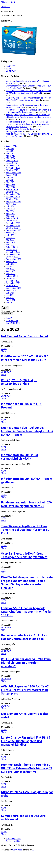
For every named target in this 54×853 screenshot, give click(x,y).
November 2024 (13, 197)
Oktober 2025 (12, 170)
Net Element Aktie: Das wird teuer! (24, 336)
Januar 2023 (11, 249)
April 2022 (10, 271)
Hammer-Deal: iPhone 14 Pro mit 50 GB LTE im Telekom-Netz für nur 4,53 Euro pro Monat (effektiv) (26, 768)
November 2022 (13, 254)
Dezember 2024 (13, 194)
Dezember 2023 (13, 223)
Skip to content (8, 2)
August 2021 (11, 290)
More (3, 351)
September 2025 (13, 172)
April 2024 (10, 213)
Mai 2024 (10, 211)
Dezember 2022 (13, 252)
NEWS (9, 69)
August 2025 (11, 175)
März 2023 (10, 245)
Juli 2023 (10, 235)
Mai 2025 (10, 182)
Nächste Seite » (13, 841)
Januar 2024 (11, 221)
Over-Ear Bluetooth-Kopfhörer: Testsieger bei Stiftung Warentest (24, 555)
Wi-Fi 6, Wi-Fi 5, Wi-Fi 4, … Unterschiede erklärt (19, 381)
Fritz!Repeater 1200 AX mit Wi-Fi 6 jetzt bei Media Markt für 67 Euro (24, 358)
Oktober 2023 (12, 228)
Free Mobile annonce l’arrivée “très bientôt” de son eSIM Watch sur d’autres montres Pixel (28, 91)
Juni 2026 (10, 151)
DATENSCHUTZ (13, 323)
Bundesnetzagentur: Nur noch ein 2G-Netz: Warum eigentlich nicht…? (26, 504)
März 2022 (10, 273)
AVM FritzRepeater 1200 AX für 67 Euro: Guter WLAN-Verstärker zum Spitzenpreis (25, 690)
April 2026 (10, 156)
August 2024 (11, 204)
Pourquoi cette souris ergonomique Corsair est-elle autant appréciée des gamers (28, 111)
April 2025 (10, 184)
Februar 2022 (12, 276)
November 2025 (13, 168)
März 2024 (10, 216)
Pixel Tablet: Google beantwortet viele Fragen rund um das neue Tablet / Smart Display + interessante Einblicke (27, 583)
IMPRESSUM (12, 320)
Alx (33, 850)
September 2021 (13, 288)
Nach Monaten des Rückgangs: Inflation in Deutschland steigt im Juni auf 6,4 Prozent (27, 431)
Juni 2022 (10, 266)
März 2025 (10, 187)
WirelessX (5, 6)
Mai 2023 (10, 240)
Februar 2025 (12, 189)
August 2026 (11, 146)
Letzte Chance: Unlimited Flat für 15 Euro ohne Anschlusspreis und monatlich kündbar (25, 741)
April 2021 (10, 300)
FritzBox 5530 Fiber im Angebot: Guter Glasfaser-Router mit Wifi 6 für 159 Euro (26, 611)
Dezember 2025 (13, 165)
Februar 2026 (12, 160)
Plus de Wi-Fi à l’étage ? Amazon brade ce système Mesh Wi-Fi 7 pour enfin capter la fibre (28, 99)
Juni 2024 (10, 209)
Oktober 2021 (12, 285)
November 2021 (13, 283)
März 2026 (10, 158)
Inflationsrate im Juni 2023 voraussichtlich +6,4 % (19, 456)
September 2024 (13, 201)
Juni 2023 (10, 237)
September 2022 (13, 259)
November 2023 (13, 225)
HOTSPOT (11, 66)
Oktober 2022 (12, 257)
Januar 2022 (11, 278)
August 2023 (11, 233)
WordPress (17, 850)
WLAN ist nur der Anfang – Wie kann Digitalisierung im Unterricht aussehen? (26, 662)
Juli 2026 (10, 148)
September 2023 (13, 230)
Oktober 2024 (12, 199)
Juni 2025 (10, 180)
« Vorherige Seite (13, 838)
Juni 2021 (10, 295)
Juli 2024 (10, 206)
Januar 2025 (11, 192)
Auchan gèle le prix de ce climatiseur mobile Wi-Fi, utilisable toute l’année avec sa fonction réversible (28, 115)
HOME (9, 318)
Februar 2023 (12, 247)
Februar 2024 (12, 218)
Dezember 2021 (13, 281)
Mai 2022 (10, 269)
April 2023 (10, 242)
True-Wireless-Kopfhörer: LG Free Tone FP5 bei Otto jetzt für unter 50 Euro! (25, 529)
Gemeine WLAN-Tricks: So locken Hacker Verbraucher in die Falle (24, 637)
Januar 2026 (11, 163)
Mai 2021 (10, 297)
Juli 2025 (10, 177)
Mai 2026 (10, 153)
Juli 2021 (10, 293)
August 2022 (11, 261)
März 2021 (10, 302)
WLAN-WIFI (11, 71)
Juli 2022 (10, 264)
